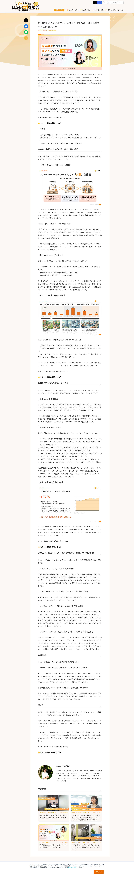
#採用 (46, 30)
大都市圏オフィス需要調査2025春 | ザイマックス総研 (60, 92)
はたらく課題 (99, 10)
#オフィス (41, 30)
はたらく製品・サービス (115, 10)
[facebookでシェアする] (26, 26)
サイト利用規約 (72, 867)
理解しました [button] (99, 872)
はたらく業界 (73, 10)
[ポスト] (26, 20)
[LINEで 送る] (26, 32)
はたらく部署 (86, 10)
